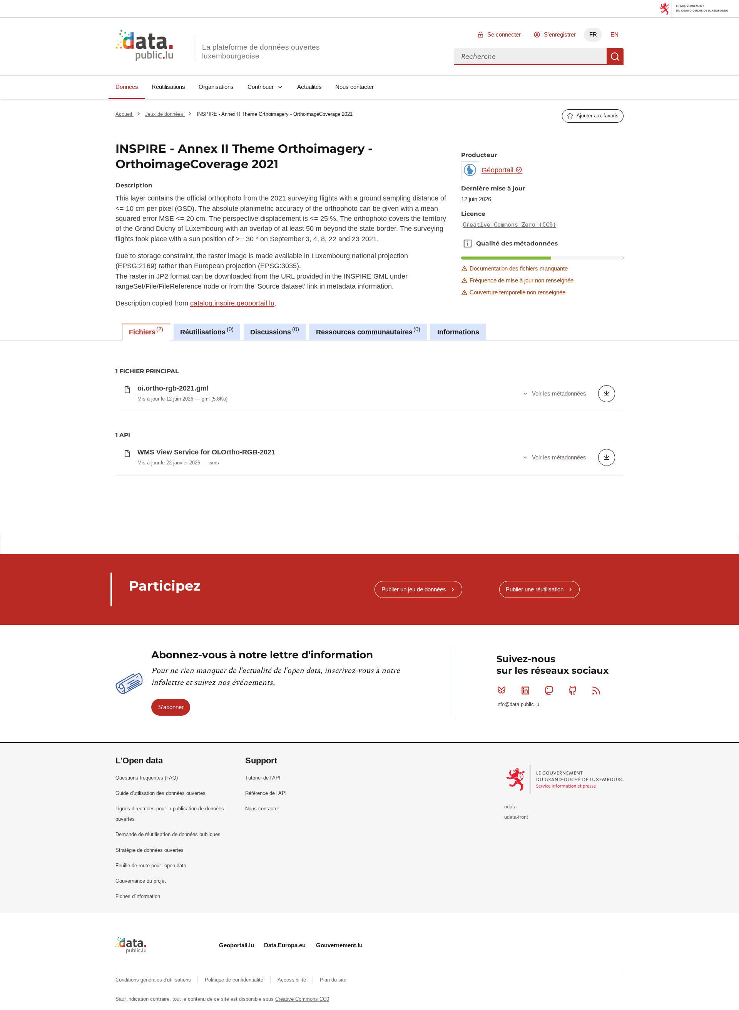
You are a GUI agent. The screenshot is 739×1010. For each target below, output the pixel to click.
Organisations (216, 86)
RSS (596, 690)
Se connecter (504, 34)
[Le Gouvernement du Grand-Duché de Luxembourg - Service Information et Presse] (565, 779)
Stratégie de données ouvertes (149, 850)
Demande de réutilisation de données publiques (168, 834)
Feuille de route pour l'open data (150, 865)
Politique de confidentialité (235, 980)
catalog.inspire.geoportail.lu (232, 303)
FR (593, 34)
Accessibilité (293, 980)
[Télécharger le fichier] (606, 393)
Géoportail (498, 170)
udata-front (516, 817)
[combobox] (530, 56)
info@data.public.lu (518, 704)
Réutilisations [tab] (205, 331)
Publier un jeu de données (413, 589)
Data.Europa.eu (285, 945)
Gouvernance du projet (140, 881)
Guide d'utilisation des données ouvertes (160, 793)
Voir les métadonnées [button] (559, 393)
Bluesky (501, 690)
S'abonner (171, 707)
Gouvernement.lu (339, 945)
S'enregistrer (560, 34)
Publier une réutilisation (534, 589)
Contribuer (260, 86)
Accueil (124, 114)
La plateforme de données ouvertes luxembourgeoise (261, 51)
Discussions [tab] (273, 331)
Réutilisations (168, 86)
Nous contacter (354, 86)
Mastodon (548, 690)
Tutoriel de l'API (263, 778)
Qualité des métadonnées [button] (467, 243)
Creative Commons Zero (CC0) (509, 224)
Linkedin (525, 690)
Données (126, 86)
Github (572, 690)
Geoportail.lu (236, 945)
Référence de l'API (266, 793)
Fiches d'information (137, 896)
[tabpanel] (369, 438)
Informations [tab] (458, 332)
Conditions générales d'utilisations (153, 980)
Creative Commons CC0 (302, 999)
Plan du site (333, 980)
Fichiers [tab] (145, 331)
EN (614, 34)
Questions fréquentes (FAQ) (146, 778)
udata (510, 807)
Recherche (615, 56)
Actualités (309, 86)
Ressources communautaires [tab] (367, 331)
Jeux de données (165, 114)
